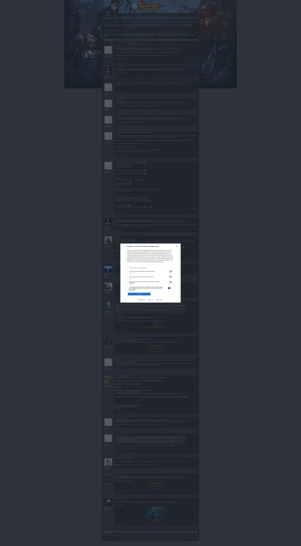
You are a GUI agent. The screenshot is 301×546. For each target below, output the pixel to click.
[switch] (170, 271)
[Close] (177, 246)
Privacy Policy (159, 299)
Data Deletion (141, 299)
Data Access (150, 299)
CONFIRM (139, 294)
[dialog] (150, 273)
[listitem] (150, 268)
